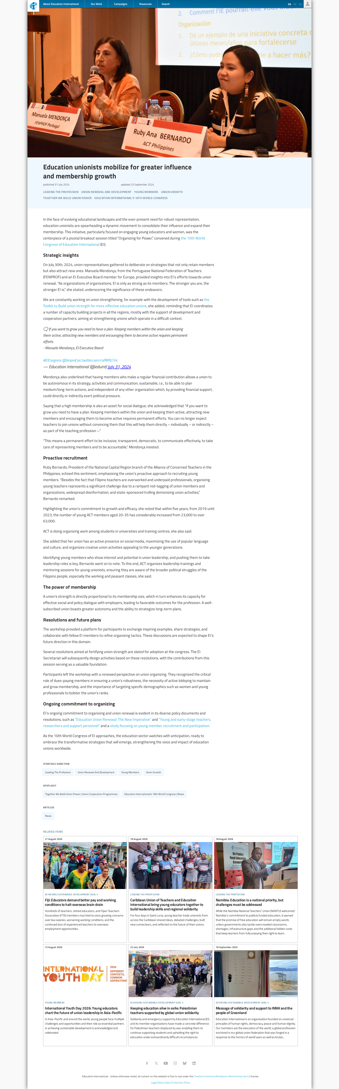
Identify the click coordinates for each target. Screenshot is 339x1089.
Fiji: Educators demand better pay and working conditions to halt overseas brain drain (85, 884)
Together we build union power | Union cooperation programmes (81, 794)
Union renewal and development (96, 772)
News (48, 816)
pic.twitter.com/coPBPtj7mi (97, 360)
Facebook (147, 1063)
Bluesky (184, 1063)
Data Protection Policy (177, 1082)
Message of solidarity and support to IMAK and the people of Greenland (256, 992)
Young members (130, 772)
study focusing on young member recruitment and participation (159, 725)
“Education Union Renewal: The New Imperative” (113, 719)
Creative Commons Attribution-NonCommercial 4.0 (222, 1076)
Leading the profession (58, 772)
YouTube (165, 1063)
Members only (308, 4)
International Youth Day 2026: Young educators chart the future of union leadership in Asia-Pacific (85, 990)
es (300, 4)
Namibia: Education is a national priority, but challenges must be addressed (256, 886)
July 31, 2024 (119, 366)
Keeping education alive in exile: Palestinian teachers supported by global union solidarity (170, 992)
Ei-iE (33, 6)
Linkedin (194, 1063)
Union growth (153, 772)
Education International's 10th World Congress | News (154, 794)
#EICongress (52, 360)
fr (295, 4)
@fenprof (69, 360)
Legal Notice (158, 1082)
